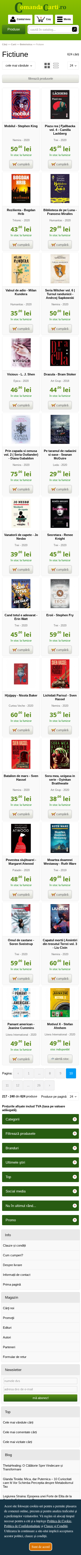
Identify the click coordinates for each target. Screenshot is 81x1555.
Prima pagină (12, 1284)
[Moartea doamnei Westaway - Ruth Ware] (60, 852)
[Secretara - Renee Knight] (60, 526)
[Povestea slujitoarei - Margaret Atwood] (21, 852)
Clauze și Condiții (56, 1526)
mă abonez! (41, 1398)
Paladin (16, 870)
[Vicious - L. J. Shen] (21, 366)
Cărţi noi (8, 1308)
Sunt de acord (41, 1546)
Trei (56, 140)
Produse (13, 29)
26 (38, 1085)
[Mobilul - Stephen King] (21, 118)
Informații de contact (16, 1274)
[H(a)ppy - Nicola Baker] (21, 687)
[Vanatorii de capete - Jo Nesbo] (21, 526)
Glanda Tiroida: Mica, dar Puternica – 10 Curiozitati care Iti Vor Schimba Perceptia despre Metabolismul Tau (38, 1482)
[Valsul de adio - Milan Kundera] (21, 282)
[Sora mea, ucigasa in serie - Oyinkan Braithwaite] (60, 768)
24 (71, 65)
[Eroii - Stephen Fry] (60, 607)
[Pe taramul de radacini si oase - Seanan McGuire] (60, 442)
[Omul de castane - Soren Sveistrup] (21, 932)
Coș (45, 18)
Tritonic (16, 220)
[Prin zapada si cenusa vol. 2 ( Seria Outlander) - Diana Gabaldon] (21, 442)
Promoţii (8, 1318)
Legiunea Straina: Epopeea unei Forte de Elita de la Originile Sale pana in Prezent (37, 1498)
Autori (7, 1337)
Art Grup (56, 380)
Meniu (67, 19)
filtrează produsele (40, 78)
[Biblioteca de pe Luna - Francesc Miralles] (60, 202)
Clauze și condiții (14, 1245)
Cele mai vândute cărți (18, 1422)
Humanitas (55, 220)
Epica (17, 380)
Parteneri (9, 1347)
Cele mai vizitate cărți (17, 1442)
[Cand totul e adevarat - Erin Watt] (21, 607)
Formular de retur (14, 1357)
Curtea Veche (17, 705)
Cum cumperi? (13, 1255)
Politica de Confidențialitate (22, 1526)
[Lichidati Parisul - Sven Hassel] (60, 687)
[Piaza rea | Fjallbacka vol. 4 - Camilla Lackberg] (60, 118)
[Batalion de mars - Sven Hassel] (21, 768)
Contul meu (23, 19)
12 (17, 1085)
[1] (74, 29)
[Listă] (56, 65)
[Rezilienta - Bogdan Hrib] (21, 202)
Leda (56, 464)
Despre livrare (12, 1265)
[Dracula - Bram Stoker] (60, 366)
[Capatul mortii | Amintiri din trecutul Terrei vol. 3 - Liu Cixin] (60, 932)
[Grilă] (47, 65)
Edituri (7, 1327)
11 (7, 1085)
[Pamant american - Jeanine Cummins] (21, 1016)
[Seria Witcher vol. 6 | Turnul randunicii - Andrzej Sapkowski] (60, 282)
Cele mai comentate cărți (20, 1432)
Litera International (17, 1034)
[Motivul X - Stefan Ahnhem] (60, 1016)
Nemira (17, 140)
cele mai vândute (17, 65)
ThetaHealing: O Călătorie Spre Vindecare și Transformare (33, 1467)
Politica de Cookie (59, 1521)
